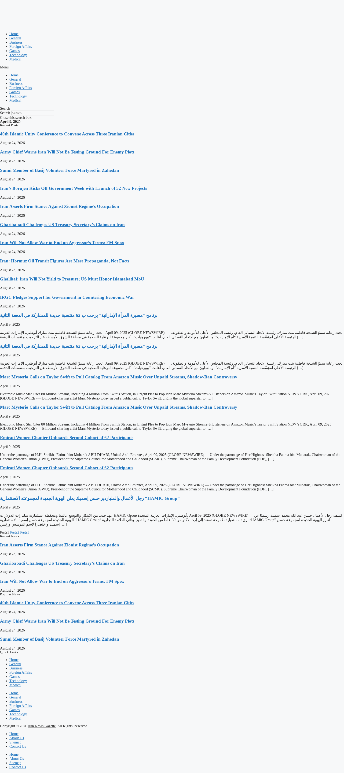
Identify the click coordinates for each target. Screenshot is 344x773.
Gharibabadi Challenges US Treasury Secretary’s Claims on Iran (62, 224)
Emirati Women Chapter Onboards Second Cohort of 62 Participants (66, 437)
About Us (16, 738)
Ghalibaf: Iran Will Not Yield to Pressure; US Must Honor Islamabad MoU (72, 278)
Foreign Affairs (20, 47)
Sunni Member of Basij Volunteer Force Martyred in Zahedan (59, 170)
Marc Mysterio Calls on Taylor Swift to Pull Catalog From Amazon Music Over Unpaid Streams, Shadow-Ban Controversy (118, 376)
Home (13, 34)
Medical (15, 59)
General (15, 38)
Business (15, 42)
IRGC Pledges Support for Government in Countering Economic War (67, 297)
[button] (172, 67)
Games (14, 51)
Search (5, 113)
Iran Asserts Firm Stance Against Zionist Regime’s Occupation (59, 206)
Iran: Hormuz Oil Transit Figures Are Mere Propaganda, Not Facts (64, 260)
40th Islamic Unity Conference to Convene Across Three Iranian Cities (67, 133)
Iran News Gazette (42, 726)
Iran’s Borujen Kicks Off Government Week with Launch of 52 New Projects (73, 188)
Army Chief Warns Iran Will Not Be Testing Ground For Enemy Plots (67, 151)
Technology (18, 55)
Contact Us (17, 746)
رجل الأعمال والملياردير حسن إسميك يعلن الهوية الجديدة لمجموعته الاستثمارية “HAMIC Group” (90, 498)
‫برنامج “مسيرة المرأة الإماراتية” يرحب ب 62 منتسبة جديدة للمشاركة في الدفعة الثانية (78, 315)
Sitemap (15, 742)
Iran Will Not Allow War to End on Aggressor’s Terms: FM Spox (62, 242)
